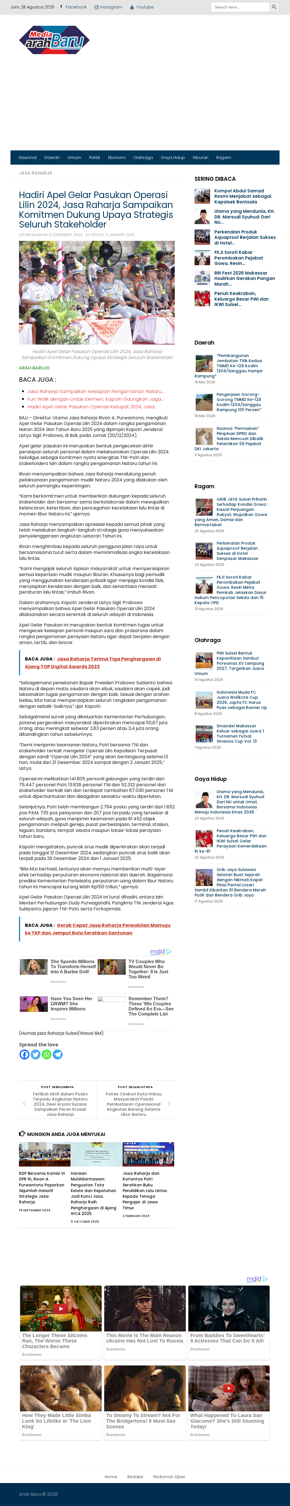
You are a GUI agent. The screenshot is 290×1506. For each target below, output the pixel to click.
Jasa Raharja (35, 173)
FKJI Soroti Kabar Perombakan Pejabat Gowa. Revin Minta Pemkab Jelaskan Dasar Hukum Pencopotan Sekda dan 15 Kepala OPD (231, 590)
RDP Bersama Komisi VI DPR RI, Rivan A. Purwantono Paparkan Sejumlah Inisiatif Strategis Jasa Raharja (42, 1188)
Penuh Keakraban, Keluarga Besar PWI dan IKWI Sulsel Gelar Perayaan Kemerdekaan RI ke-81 (231, 841)
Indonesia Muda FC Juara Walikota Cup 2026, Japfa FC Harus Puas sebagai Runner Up (242, 699)
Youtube (145, 7)
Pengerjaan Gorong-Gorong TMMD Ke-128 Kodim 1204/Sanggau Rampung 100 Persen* (239, 402)
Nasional (28, 157)
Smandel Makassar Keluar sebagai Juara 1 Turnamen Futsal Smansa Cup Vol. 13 (240, 733)
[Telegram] (58, 1054)
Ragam (223, 157)
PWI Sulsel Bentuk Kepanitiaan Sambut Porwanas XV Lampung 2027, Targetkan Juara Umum (229, 663)
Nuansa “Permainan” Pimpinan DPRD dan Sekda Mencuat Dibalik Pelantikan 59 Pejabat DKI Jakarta (229, 439)
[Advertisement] (145, 108)
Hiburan (200, 157)
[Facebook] (24, 1054)
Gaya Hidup (173, 157)
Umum (74, 157)
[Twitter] (35, 1054)
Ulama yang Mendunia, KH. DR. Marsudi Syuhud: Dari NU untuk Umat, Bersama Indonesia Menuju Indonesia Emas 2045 (230, 802)
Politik (94, 157)
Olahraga (143, 157)
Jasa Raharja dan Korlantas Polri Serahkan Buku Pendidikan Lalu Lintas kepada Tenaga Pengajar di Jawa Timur (145, 1191)
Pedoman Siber (169, 1477)
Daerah (52, 157)
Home (111, 1477)
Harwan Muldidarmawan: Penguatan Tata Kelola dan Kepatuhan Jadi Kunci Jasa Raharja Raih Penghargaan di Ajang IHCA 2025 (93, 1193)
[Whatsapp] (47, 1054)
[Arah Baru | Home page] (54, 40)
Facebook (76, 7)
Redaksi (135, 1477)
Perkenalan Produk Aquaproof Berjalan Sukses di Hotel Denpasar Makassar (238, 550)
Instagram (111, 7)
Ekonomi (116, 157)
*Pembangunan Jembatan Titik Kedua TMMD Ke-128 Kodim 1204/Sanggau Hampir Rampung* (229, 366)
